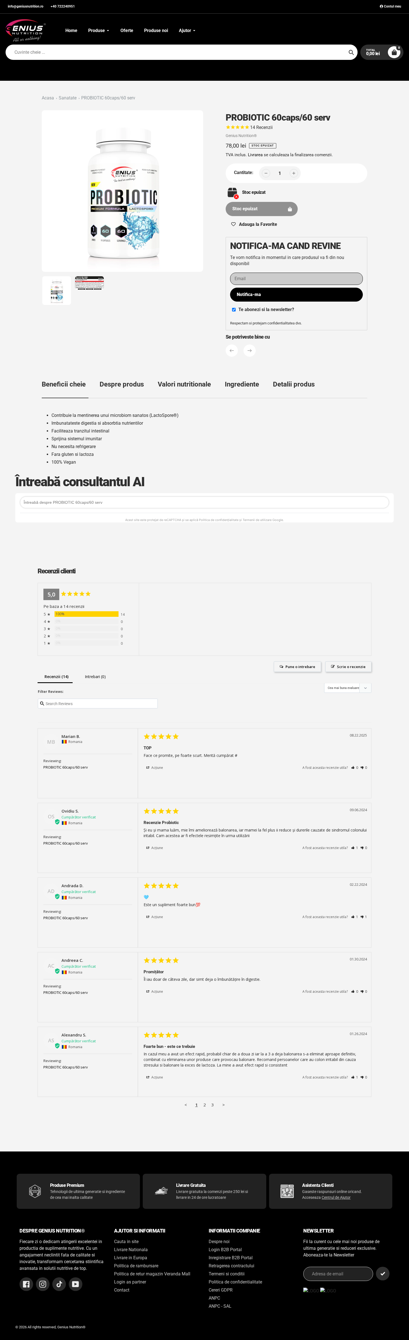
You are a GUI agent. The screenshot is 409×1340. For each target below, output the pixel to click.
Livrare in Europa (130, 1257)
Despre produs (122, 384)
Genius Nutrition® (241, 135)
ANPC (214, 1298)
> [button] (223, 1104)
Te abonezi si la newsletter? (266, 309)
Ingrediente (242, 384)
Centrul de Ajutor (336, 1197)
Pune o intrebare (300, 666)
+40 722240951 (63, 6)
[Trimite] (383, 1273)
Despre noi (219, 1241)
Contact (121, 1290)
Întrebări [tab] (94, 677)
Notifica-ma (249, 294)
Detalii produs (294, 384)
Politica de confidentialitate (235, 1282)
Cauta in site (126, 1241)
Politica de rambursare (136, 1265)
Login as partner (130, 1282)
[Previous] (232, 350)
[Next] (249, 350)
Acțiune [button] (157, 767)
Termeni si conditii (227, 1274)
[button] (354, 767)
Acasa (48, 98)
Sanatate (68, 98)
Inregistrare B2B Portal (231, 1257)
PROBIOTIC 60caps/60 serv (108, 98)
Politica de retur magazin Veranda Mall (152, 1274)
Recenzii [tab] (55, 677)
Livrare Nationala (131, 1249)
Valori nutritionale (184, 384)
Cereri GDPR (221, 1290)
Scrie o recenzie (351, 666)
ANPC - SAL (220, 1306)
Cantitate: (243, 172)
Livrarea (255, 154)
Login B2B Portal (225, 1249)
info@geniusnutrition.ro (25, 6)
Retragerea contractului (231, 1265)
